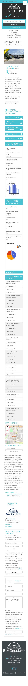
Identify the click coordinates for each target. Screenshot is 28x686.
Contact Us (8, 524)
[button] (14, 24)
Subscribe (14, 572)
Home (7, 492)
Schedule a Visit (18, 580)
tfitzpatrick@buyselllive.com (15, 16)
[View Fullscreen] (7, 432)
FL (16, 492)
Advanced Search (13, 27)
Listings (12, 492)
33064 (8, 495)
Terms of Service (10, 634)
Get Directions (14, 451)
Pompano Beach (17, 494)
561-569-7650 (15, 15)
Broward (9, 494)
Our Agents (8, 526)
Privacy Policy (18, 569)
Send (14, 631)
